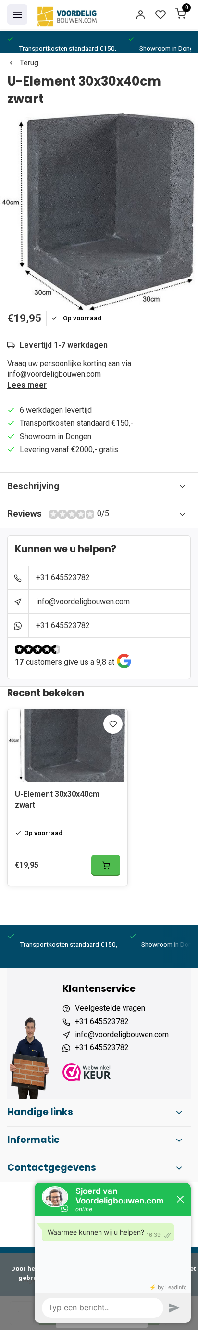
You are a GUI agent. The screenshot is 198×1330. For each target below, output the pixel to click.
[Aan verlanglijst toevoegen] (113, 724)
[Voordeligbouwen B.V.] (68, 14)
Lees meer (27, 385)
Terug (29, 62)
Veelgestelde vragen (110, 1008)
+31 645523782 (63, 577)
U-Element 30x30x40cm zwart (57, 799)
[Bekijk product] (105, 865)
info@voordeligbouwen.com (83, 601)
